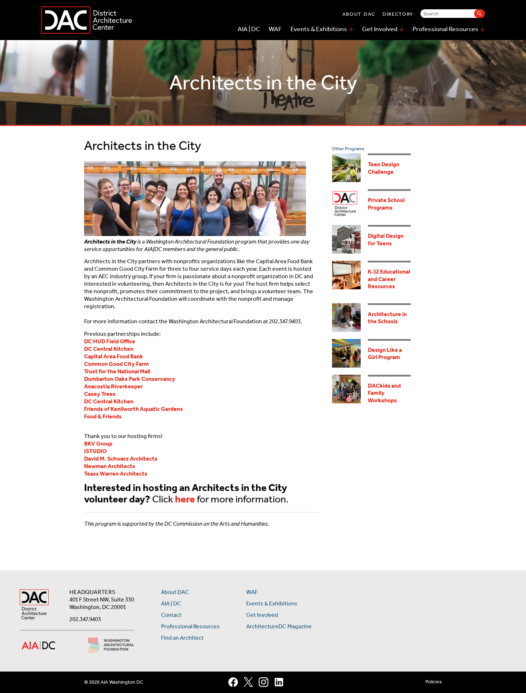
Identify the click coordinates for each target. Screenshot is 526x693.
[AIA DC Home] (34, 605)
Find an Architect (182, 637)
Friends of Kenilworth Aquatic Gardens (133, 409)
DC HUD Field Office (109, 341)
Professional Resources (445, 29)
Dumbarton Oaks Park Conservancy (129, 378)
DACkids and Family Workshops (384, 393)
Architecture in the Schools (387, 318)
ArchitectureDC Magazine (279, 626)
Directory (398, 14)
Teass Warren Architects (115, 473)
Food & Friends (103, 416)
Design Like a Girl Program (385, 353)
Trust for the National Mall (117, 371)
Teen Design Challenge (383, 168)
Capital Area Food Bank (113, 356)
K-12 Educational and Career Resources (389, 279)
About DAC (358, 14)
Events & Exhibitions (319, 29)
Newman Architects (109, 466)
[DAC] (86, 20)
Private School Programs (386, 204)
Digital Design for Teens (386, 239)
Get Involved (380, 29)
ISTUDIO (95, 451)
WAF (275, 29)
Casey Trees (100, 393)
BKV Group (98, 443)
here (185, 499)
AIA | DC (249, 29)
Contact (171, 614)
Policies (433, 682)
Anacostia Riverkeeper (113, 386)
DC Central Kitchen (108, 348)
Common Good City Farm (116, 363)
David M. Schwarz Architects (120, 458)
